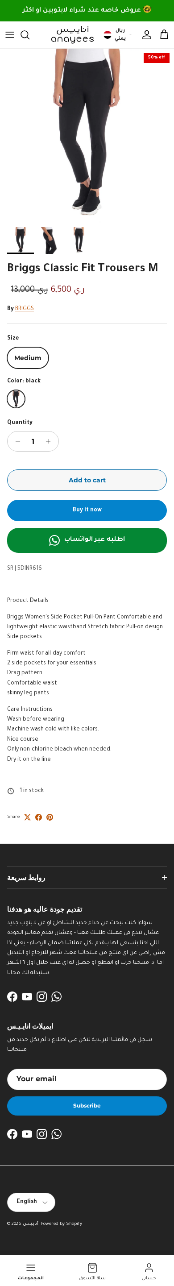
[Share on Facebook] (38, 817)
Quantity (20, 423)
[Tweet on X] (27, 817)
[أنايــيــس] (70, 35)
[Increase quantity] (50, 441)
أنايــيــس (30, 1224)
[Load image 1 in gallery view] (87, 136)
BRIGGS (24, 309)
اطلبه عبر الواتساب (94, 539)
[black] (16, 399)
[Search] (29, 35)
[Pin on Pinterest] (49, 817)
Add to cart (87, 480)
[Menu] (10, 35)
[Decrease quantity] (15, 441)
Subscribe (87, 1105)
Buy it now (87, 510)
